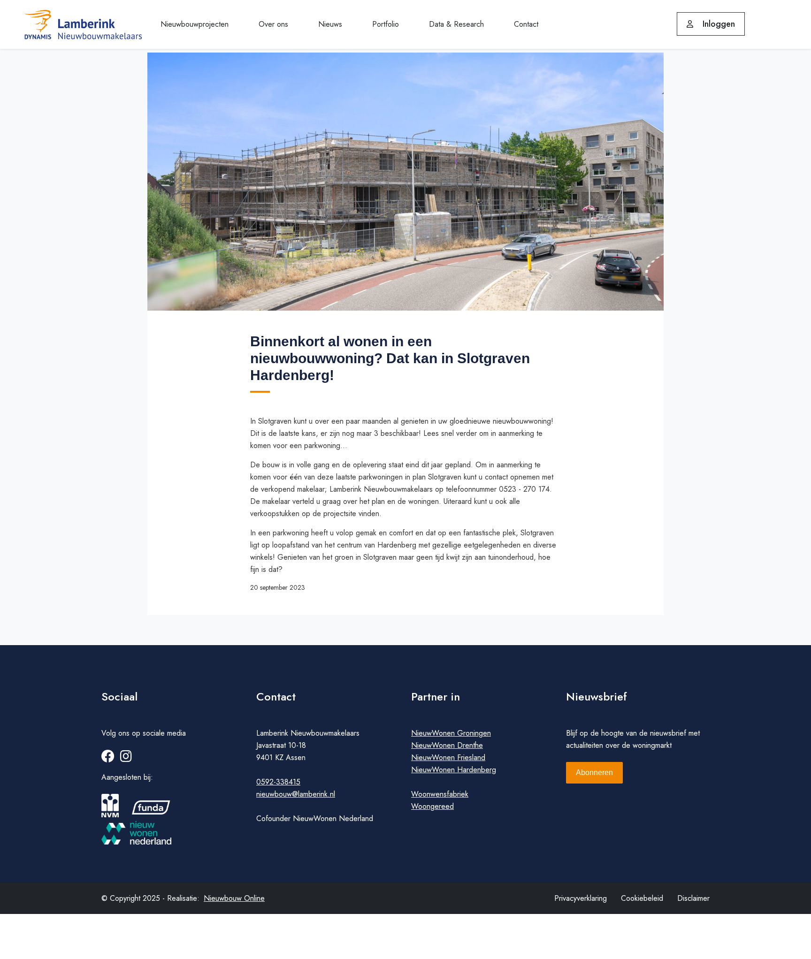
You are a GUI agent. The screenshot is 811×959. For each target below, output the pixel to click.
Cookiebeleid (642, 898)
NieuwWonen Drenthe (447, 745)
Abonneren (594, 772)
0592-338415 (278, 781)
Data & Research (456, 24)
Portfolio (385, 24)
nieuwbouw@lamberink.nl (295, 794)
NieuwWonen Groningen (451, 733)
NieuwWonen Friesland (448, 757)
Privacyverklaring (580, 898)
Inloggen (717, 24)
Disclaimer (693, 898)
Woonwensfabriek (439, 794)
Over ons (273, 24)
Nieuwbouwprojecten (195, 24)
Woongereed (432, 806)
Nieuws (330, 24)
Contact (526, 24)
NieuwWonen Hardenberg (453, 769)
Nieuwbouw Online (234, 898)
